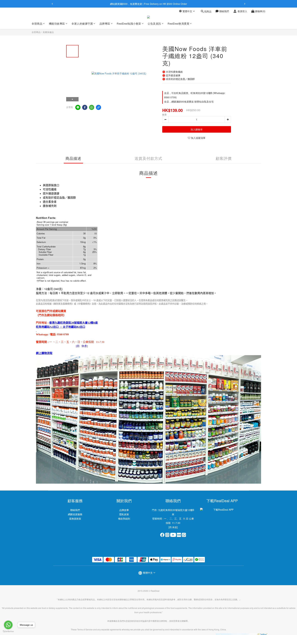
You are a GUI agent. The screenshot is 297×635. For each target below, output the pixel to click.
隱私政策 (124, 514)
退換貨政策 (75, 518)
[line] (77, 107)
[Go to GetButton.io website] (8, 631)
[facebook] (84, 107)
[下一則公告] (244, 3)
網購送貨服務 (75, 514)
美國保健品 (48, 32)
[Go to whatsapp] (8, 625)
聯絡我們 (75, 510)
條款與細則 (124, 518)
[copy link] (98, 107)
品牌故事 (124, 510)
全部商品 (36, 32)
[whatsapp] (91, 107)
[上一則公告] (52, 3)
